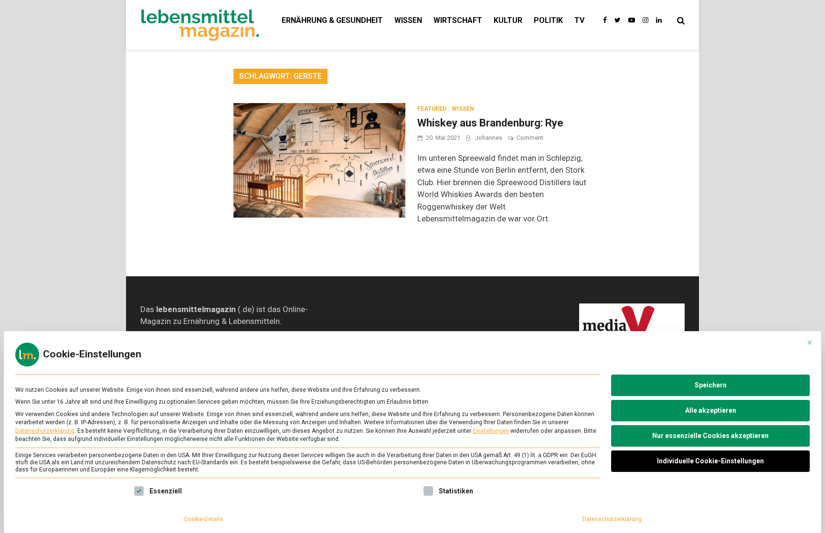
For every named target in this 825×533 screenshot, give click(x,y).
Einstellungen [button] (491, 431)
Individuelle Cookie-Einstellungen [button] (710, 461)
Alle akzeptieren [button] (710, 410)
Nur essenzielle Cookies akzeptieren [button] (710, 435)
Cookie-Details (203, 519)
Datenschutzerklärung (44, 431)
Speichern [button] (711, 385)
